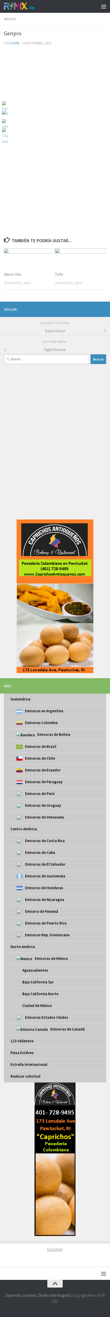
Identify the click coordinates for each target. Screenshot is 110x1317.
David (15, 43)
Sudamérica (20, 699)
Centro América (23, 828)
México (10, 19)
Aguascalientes (35, 970)
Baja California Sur (38, 982)
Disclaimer (55, 1249)
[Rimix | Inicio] (25, 6)
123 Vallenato (22, 1040)
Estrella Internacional (28, 1064)
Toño (59, 274)
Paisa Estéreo (22, 1052)
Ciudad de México (37, 1005)
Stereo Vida (12, 274)
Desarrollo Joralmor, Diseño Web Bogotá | (38, 1295)
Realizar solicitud (25, 1076)
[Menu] (103, 6)
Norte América (22, 946)
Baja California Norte (40, 993)
